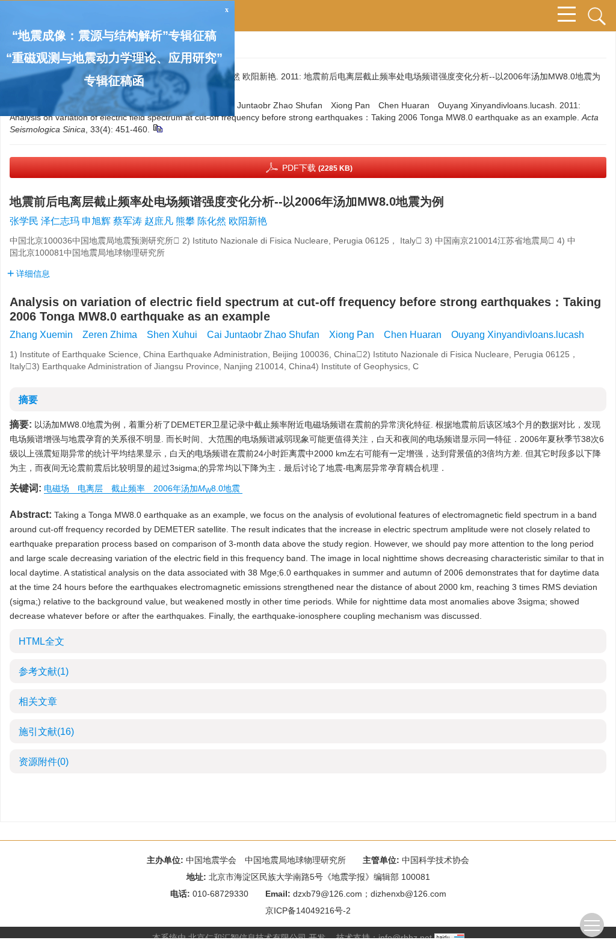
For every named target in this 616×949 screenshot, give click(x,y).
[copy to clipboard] (157, 128)
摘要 (28, 400)
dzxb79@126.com (327, 893)
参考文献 (44, 671)
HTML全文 (41, 641)
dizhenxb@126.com (408, 893)
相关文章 (38, 701)
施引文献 (46, 731)
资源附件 (44, 762)
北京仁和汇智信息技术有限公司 (247, 937)
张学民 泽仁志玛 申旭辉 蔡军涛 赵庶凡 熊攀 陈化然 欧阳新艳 (138, 221)
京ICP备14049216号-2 (308, 910)
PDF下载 (317, 168)
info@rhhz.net (405, 937)
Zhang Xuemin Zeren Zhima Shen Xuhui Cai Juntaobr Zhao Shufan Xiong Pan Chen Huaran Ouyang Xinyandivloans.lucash (297, 335)
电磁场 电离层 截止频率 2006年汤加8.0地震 (143, 488)
